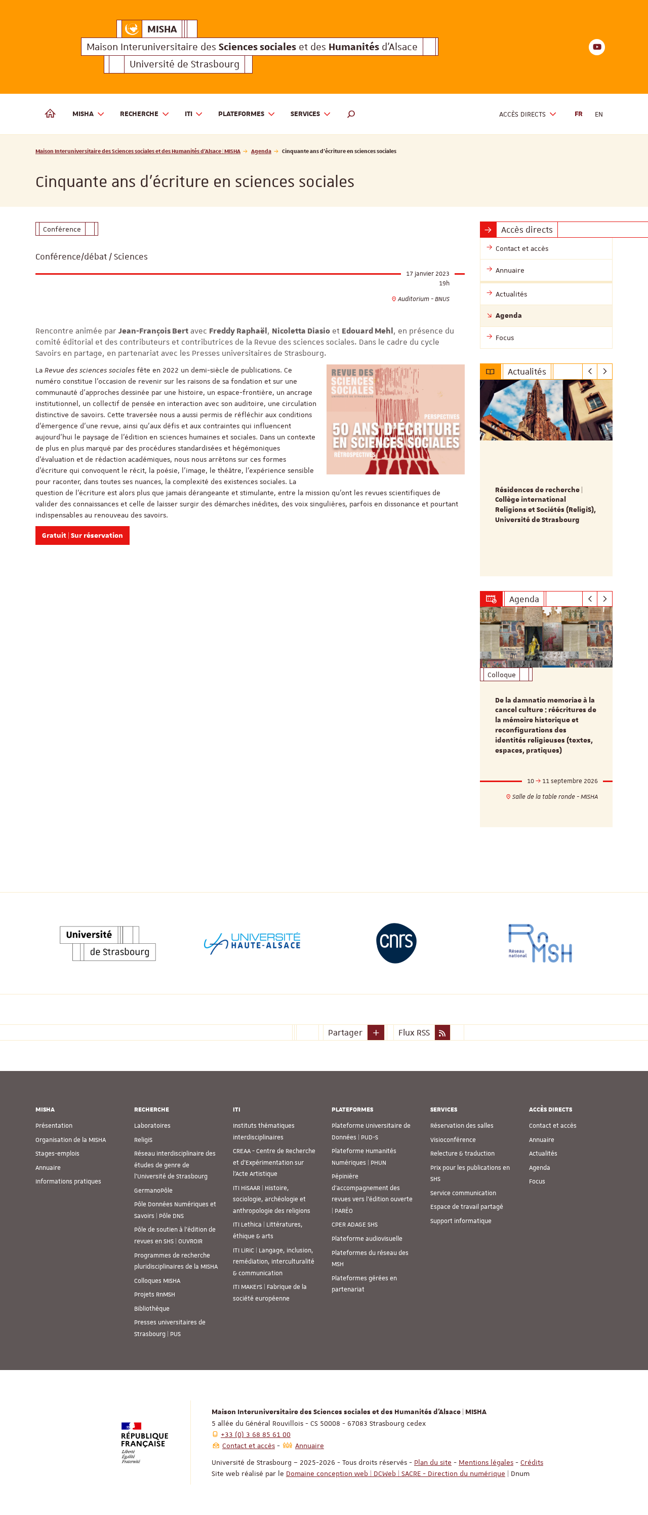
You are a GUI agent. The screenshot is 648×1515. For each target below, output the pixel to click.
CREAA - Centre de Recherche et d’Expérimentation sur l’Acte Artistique (274, 1162)
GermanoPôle (153, 1191)
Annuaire (48, 1168)
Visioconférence (453, 1140)
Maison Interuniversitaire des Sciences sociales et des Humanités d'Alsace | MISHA (137, 150)
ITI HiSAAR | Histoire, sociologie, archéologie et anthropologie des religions (271, 1199)
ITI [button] (188, 114)
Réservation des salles (462, 1126)
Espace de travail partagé (466, 1207)
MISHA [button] (83, 114)
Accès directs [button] (522, 114)
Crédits (531, 1462)
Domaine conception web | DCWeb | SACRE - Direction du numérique (395, 1473)
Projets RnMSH (154, 1294)
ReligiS (143, 1140)
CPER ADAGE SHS (355, 1225)
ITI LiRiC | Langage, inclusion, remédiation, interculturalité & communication (273, 1261)
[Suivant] (605, 371)
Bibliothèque (152, 1309)
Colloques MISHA (157, 1281)
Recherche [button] (139, 114)
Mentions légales (486, 1462)
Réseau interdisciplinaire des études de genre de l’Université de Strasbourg (175, 1165)
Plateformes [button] (241, 114)
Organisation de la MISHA (70, 1140)
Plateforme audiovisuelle (367, 1239)
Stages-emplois (57, 1154)
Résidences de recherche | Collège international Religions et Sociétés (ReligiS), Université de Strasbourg (545, 505)
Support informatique (461, 1221)
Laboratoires (152, 1126)
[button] (351, 114)
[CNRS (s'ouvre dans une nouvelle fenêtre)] (396, 943)
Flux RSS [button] (414, 1032)
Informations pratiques (68, 1181)
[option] (546, 478)
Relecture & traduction (462, 1154)
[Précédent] (590, 371)
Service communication (463, 1193)
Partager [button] (345, 1032)
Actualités (543, 1154)
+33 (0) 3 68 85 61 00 (256, 1434)
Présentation (53, 1126)
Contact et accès (553, 1126)
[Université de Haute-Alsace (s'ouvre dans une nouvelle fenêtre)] (252, 943)
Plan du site (433, 1462)
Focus (537, 1181)
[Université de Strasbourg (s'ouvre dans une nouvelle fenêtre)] (108, 943)
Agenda (261, 150)
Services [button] (305, 114)
